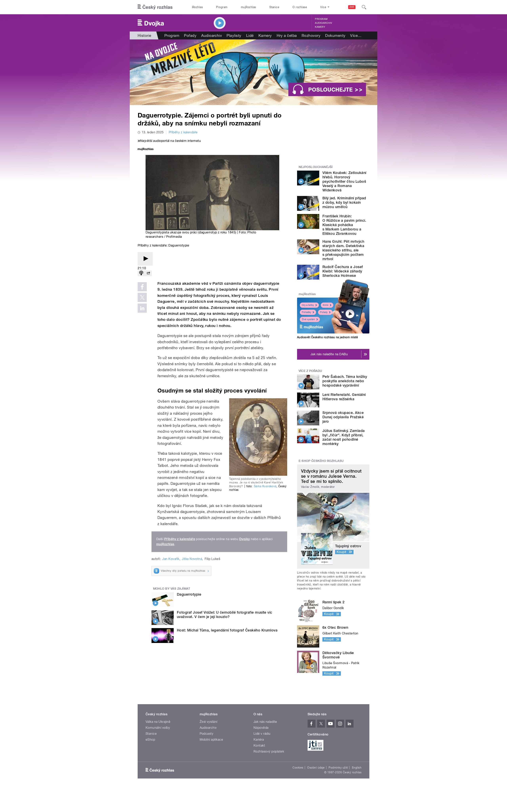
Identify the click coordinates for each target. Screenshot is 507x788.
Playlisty (234, 35)
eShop (150, 739)
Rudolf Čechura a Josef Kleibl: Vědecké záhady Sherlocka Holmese (342, 271)
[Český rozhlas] (155, 7)
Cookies (298, 767)
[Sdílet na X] (142, 297)
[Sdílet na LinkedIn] (142, 308)
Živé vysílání (308, 319)
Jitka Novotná (192, 559)
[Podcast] (141, 273)
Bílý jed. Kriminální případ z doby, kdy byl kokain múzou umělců (344, 202)
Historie (144, 35)
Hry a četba (287, 35)
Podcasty (206, 733)
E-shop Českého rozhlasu (321, 461)
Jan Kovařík (170, 559)
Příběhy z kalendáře (183, 132)
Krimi (325, 305)
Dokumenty (335, 35)
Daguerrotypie (189, 594)
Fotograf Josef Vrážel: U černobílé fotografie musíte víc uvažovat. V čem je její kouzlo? (224, 614)
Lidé (250, 35)
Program (221, 7)
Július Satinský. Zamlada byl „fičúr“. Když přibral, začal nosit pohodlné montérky (343, 437)
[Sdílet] (148, 273)
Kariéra (259, 739)
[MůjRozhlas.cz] (145, 149)
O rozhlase (300, 7)
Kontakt (259, 745)
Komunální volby (158, 728)
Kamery (320, 27)
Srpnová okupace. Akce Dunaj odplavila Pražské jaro (343, 417)
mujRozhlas (248, 7)
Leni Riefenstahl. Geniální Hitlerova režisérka (344, 397)
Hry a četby (308, 305)
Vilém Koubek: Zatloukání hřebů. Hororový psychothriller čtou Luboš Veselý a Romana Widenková (344, 181)
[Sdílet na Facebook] (142, 286)
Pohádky (306, 312)
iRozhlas (197, 7)
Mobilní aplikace (211, 739)
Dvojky (244, 539)
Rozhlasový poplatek (269, 751)
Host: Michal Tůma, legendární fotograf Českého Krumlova (227, 630)
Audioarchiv (323, 23)
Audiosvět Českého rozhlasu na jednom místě (327, 337)
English (356, 767)
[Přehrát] (145, 259)
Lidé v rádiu (262, 733)
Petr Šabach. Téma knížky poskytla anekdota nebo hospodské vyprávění (344, 380)
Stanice (274, 7)
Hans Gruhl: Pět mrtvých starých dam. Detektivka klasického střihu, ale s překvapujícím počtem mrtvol (343, 250)
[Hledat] (364, 7)
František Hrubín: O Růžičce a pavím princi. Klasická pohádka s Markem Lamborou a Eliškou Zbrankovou (344, 225)
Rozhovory (311, 35)
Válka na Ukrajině (158, 722)
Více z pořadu (310, 371)
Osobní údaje (316, 767)
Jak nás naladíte (265, 722)
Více (355, 35)
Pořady (190, 35)
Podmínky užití (338, 767)
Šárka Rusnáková (265, 486)
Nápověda (261, 728)
